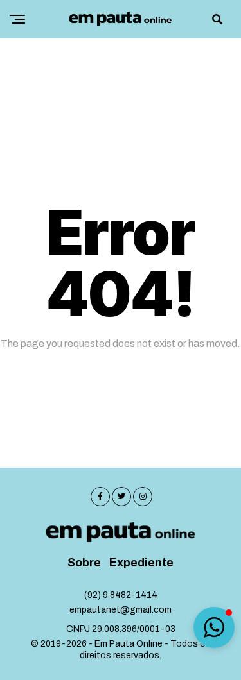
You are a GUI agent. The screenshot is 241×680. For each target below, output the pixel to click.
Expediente (141, 563)
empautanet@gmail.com (120, 610)
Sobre (84, 563)
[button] (214, 627)
